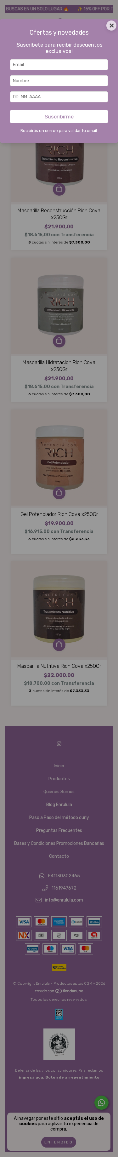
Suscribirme (59, 116)
